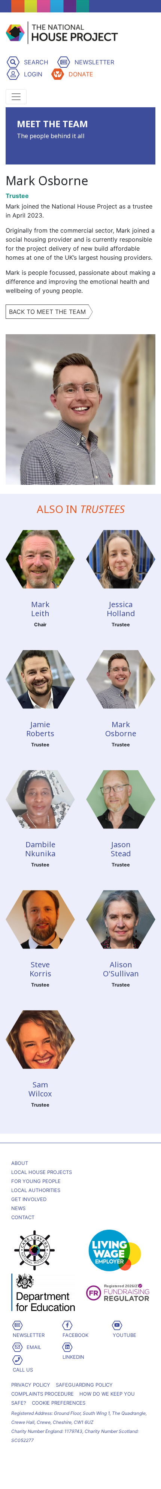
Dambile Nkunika (40, 849)
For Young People (36, 1181)
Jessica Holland (121, 608)
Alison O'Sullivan (121, 969)
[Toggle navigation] (16, 96)
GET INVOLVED (28, 1199)
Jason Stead (121, 849)
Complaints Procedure (42, 1394)
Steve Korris (40, 969)
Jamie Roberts (40, 728)
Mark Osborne (120, 728)
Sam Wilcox (40, 1089)
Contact (22, 1217)
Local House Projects (41, 1172)
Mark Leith (40, 608)
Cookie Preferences (58, 1403)
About (19, 1163)
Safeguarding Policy (84, 1385)
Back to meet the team (47, 311)
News (18, 1208)
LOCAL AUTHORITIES (35, 1190)
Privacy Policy (30, 1385)
